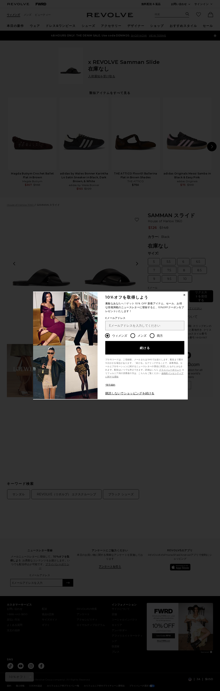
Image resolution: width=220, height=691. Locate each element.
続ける (145, 348)
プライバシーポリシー (170, 369)
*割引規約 (110, 384)
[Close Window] (184, 294)
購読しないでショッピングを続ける (129, 393)
